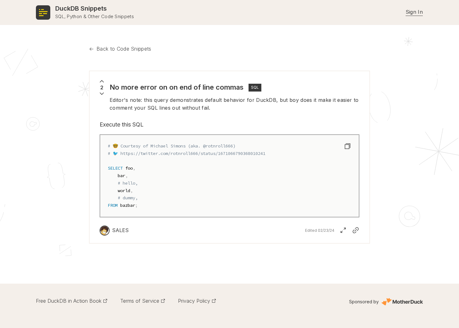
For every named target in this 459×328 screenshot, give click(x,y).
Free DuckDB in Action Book (68, 301)
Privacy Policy (194, 301)
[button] (347, 146)
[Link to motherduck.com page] (402, 302)
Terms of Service (139, 301)
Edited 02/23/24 (319, 230)
